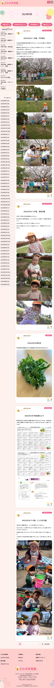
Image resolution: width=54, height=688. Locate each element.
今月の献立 (33, 25)
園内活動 (3, 661)
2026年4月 (4, 113)
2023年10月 (4, 205)
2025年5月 (4, 146)
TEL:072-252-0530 (27, 679)
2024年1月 (4, 195)
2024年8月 (4, 174)
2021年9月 (4, 281)
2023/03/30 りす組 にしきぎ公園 (34, 520)
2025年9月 (4, 134)
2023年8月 (4, 211)
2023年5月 (4, 220)
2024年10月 (4, 168)
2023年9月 (4, 208)
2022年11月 (4, 238)
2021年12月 (4, 272)
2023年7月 (4, 214)
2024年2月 (4, 192)
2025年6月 (4, 143)
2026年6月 (4, 107)
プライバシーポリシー (27, 684)
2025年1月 (4, 159)
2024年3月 (4, 189)
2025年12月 (4, 125)
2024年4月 (4, 186)
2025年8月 (4, 137)
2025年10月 (4, 131)
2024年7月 (4, 177)
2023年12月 (4, 198)
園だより (46, 25)
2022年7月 (4, 251)
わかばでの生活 (5, 657)
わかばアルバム (19, 25)
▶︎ (42, 644)
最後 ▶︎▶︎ (47, 644)
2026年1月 (4, 122)
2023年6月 (4, 217)
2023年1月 (4, 232)
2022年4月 (4, 260)
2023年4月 (4, 223)
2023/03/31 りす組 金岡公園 (34, 211)
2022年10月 (4, 241)
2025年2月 (4, 156)
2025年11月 (4, 128)
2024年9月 (4, 171)
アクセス (20, 661)
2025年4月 (4, 149)
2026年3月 (4, 116)
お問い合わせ (39, 661)
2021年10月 (4, 278)
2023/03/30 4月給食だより (34, 416)
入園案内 (20, 654)
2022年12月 (4, 235)
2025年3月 (4, 153)
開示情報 (38, 654)
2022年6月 (4, 254)
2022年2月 (4, 266)
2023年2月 (4, 229)
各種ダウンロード (40, 657)
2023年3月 (4, 226)
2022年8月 (4, 247)
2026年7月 (4, 104)
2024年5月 (4, 183)
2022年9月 (4, 244)
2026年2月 (4, 119)
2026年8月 (4, 100)
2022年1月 (4, 269)
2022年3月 (4, 263)
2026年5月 (4, 110)
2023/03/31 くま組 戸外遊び (34, 38)
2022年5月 (4, 257)
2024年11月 (4, 165)
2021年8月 (4, 284)
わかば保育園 (4, 654)
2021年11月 (4, 275)
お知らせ (5, 25)
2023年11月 (4, 202)
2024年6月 (4, 180)
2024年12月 (4, 162)
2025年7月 (4, 140)
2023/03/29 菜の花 (34, 343)
